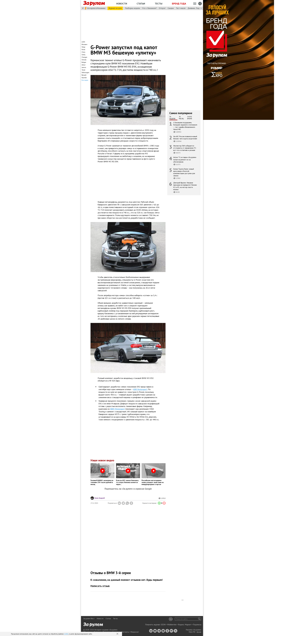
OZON (163, 624)
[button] (117, 634)
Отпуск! (162, 8)
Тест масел (180, 8)
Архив (199, 632)
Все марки (85, 80)
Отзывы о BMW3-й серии (111, 572)
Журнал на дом (115, 8)
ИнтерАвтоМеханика (96, 8)
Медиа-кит (134, 632)
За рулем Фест (89, 618)
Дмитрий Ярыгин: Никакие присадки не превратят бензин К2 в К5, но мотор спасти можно (185, 186)
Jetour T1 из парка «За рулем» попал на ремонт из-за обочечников (184, 159)
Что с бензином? (149, 8)
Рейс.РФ (192, 632)
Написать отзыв (100, 586)
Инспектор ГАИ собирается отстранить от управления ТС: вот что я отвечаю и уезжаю (184, 148)
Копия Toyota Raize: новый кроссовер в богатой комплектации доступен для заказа (184, 172)
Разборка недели (132, 8)
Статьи (141, 3)
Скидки (171, 8)
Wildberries (171, 624)
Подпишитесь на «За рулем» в (128, 489)
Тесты (158, 3)
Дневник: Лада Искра (197, 8)
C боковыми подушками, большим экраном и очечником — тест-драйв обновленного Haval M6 (185, 125)
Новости (121, 3)
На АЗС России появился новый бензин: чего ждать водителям (185, 137)
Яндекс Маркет (184, 624)
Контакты (125, 632)
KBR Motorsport (140, 389)
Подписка (197, 624)
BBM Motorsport (117, 409)
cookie (66, 634)
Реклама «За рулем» (193, 630)
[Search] (199, 619)
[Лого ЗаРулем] (94, 3)
